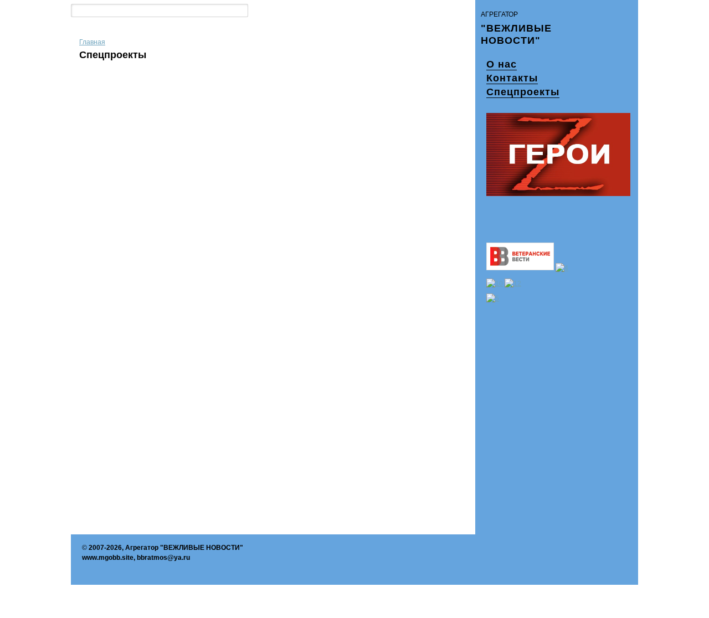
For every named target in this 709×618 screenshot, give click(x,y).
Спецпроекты (522, 91)
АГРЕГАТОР (499, 14)
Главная (92, 42)
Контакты (512, 78)
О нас (501, 64)
